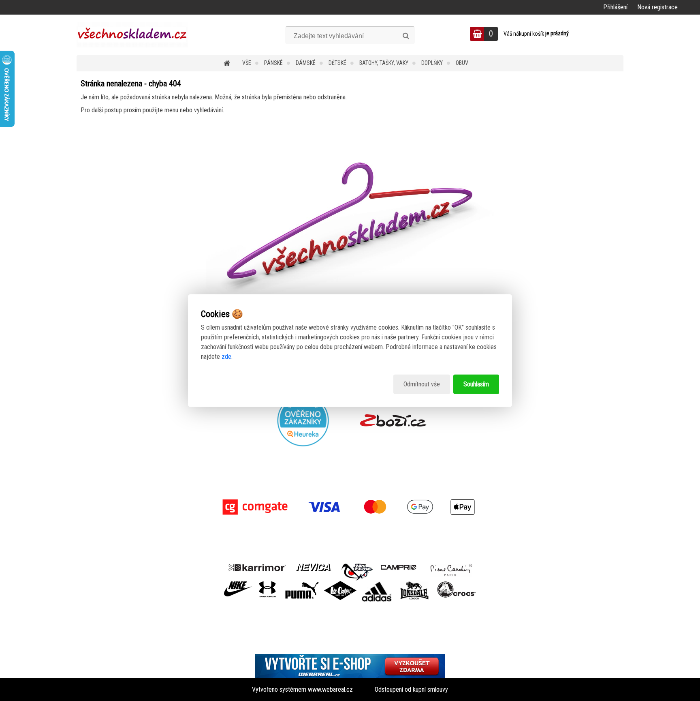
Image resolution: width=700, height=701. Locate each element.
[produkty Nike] (238, 584)
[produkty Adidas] (376, 584)
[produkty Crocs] (456, 584)
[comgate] (350, 507)
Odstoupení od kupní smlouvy (411, 689)
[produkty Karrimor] (257, 566)
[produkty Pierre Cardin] (451, 566)
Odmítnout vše (421, 384)
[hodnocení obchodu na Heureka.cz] (303, 420)
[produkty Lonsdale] (414, 584)
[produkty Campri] (398, 566)
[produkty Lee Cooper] (340, 584)
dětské (337, 63)
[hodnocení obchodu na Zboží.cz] (393, 420)
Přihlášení (615, 7)
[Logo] (132, 35)
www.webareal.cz (330, 689)
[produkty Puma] (301, 584)
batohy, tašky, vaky (383, 63)
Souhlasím (476, 384)
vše (246, 63)
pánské (273, 63)
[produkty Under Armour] (267, 584)
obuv (462, 63)
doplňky (432, 63)
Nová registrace (657, 7)
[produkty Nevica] (313, 566)
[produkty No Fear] (357, 570)
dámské (306, 63)
